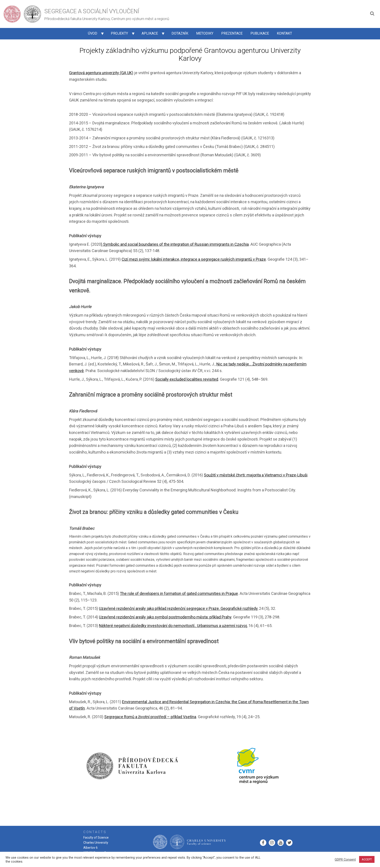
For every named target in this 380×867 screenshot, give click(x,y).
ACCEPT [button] (367, 859)
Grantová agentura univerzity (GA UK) (101, 72)
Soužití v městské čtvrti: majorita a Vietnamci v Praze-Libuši (255, 475)
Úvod (92, 33)
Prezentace (232, 33)
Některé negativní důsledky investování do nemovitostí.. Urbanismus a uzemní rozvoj (173, 625)
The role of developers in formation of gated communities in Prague (179, 593)
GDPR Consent (345, 859)
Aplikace (150, 33)
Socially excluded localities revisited (186, 379)
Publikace (259, 33)
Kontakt (284, 33)
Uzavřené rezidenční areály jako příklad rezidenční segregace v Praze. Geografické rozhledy (178, 608)
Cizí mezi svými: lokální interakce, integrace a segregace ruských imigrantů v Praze (194, 259)
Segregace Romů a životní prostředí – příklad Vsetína (150, 716)
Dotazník (180, 33)
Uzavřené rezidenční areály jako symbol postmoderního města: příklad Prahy (165, 617)
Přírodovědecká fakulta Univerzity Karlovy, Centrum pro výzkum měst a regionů (106, 19)
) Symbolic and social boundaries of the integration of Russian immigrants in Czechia (175, 244)
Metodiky (204, 33)
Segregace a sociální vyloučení (91, 11)
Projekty (119, 33)
